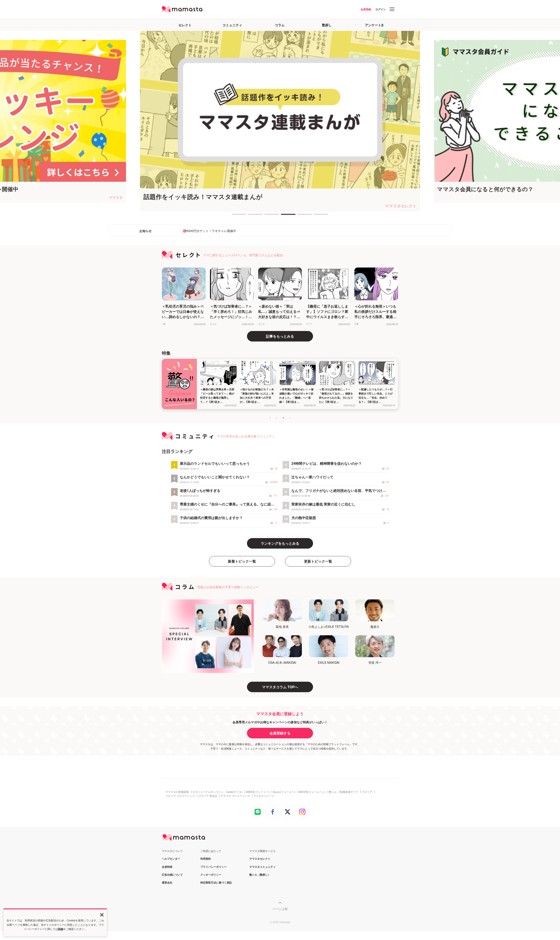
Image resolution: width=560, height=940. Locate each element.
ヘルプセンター (171, 858)
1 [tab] (234, 216)
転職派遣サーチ (349, 791)
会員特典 (167, 866)
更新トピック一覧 (318, 561)
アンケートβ (374, 25)
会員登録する (280, 733)
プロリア (367, 791)
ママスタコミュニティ (262, 866)
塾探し (327, 25)
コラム (280, 25)
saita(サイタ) (234, 791)
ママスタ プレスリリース (235, 795)
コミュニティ (232, 25)
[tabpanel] (280, 121)
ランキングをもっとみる (280, 543)
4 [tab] (283, 216)
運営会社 (167, 882)
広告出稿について (172, 874)
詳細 (60, 929)
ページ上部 (280, 909)
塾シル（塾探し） (259, 874)
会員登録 (365, 9)
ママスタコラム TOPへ (280, 686)
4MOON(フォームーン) (312, 791)
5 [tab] (299, 216)
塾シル (333, 791)
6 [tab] (316, 216)
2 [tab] (250, 216)
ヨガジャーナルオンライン (208, 791)
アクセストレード (263, 795)
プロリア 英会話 (207, 795)
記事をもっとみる (280, 336)
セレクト (185, 25)
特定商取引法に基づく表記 (216, 882)
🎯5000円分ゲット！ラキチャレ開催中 (209, 231)
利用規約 (205, 858)
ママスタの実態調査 (177, 791)
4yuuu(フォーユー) (284, 791)
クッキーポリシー (210, 874)
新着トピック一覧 (242, 561)
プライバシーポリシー (213, 866)
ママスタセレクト (259, 858)
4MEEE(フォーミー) (258, 791)
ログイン (380, 9)
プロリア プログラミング (180, 795)
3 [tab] (266, 216)
